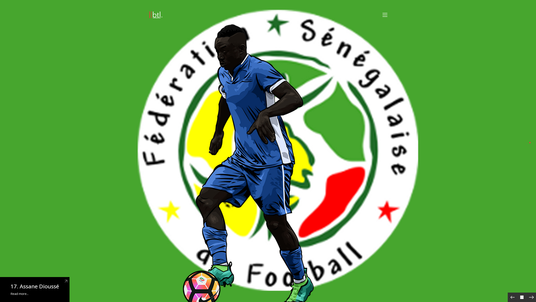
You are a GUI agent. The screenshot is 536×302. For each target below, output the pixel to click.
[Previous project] (512, 297)
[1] (530, 142)
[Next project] (531, 297)
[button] (385, 15)
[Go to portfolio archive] (522, 297)
